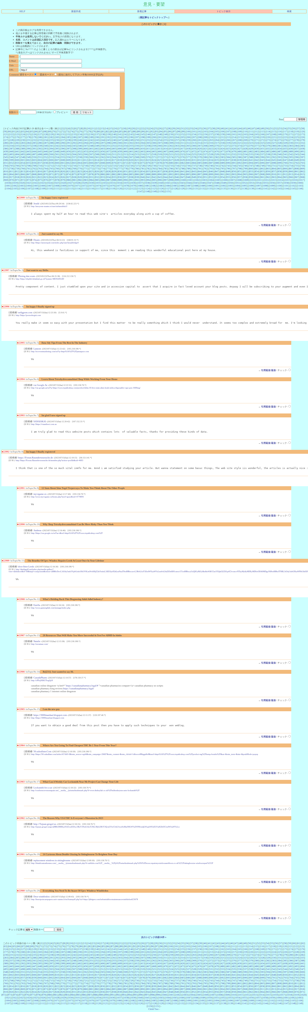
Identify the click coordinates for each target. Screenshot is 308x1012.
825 (91, 171)
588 (251, 157)
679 (165, 163)
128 (46, 134)
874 (68, 174)
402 (97, 148)
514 (131, 154)
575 (177, 157)
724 (120, 165)
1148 (147, 191)
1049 (223, 183)
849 (228, 171)
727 (137, 165)
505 (80, 154)
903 (234, 174)
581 (211, 157)
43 (236, 128)
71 (58, 131)
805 (279, 168)
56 (293, 128)
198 (143, 137)
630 (188, 160)
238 (68, 140)
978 (57, 180)
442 (23, 151)
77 (85, 131)
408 (131, 148)
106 (222, 131)
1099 (272, 185)
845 (205, 171)
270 (251, 140)
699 (279, 163)
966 (291, 177)
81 (103, 131)
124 (23, 134)
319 (228, 143)
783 (154, 168)
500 (51, 154)
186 (74, 137)
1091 (216, 185)
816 (40, 171)
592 (274, 157)
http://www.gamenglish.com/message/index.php (50, 608)
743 (228, 165)
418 (188, 148)
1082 (154, 185)
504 (74, 154)
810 (6, 171)
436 (291, 148)
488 (285, 151)
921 (34, 177)
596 (297, 157)
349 (97, 145)
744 (234, 165)
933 (103, 177)
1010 (252, 180)
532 (234, 154)
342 (57, 145)
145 (143, 134)
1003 (204, 180)
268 (240, 140)
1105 (14, 188)
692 (240, 163)
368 (205, 145)
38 (213, 128)
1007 (232, 180)
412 (154, 148)
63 (23, 131)
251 (143, 140)
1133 (209, 188)
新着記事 (142, 11)
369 (211, 145)
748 (257, 165)
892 (171, 174)
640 (245, 160)
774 (103, 168)
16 (115, 128)
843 (194, 171)
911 (279, 174)
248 (125, 140)
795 (222, 168)
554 (57, 157)
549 (28, 157)
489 (291, 151)
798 (240, 168)
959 (251, 177)
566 (125, 157)
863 (6, 174)
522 (177, 154)
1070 (70, 185)
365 (188, 145)
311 (182, 143)
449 (63, 151)
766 (57, 168)
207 (194, 137)
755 (297, 165)
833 (137, 171)
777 (120, 168)
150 (171, 134)
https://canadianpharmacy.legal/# (82, 685)
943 (160, 177)
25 (155, 128)
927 (68, 177)
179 (34, 137)
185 (68, 137)
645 (274, 160)
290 (63, 143)
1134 (216, 188)
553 (51, 157)
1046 (202, 183)
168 (274, 134)
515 (137, 154)
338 (34, 145)
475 (211, 151)
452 (80, 151)
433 (274, 148)
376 (251, 145)
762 (34, 168)
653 (17, 163)
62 (18, 131)
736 (188, 165)
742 (222, 165)
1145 (293, 188)
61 (14, 131)
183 (57, 137)
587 (245, 157)
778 (125, 168)
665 (86, 163)
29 (173, 128)
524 (188, 154)
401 (91, 148)
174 (6, 137)
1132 (202, 188)
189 (91, 137)
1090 (209, 185)
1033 (112, 183)
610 (74, 160)
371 (222, 145)
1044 (188, 183)
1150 (160, 191)
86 (125, 131)
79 (94, 131)
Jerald (36, 203)
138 (103, 134)
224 (291, 137)
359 (154, 145)
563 (108, 157)
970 (12, 180)
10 (89, 128)
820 (63, 171)
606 (51, 160)
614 (97, 160)
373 (234, 145)
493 (11, 154)
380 (274, 145)
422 (211, 148)
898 (205, 174)
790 (194, 168)
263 (211, 140)
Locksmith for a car (43, 787)
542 (291, 154)
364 (182, 145)
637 (228, 160)
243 (97, 140)
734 (177, 165)
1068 (56, 185)
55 (289, 128)
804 (274, 168)
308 (165, 143)
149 (165, 134)
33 (191, 128)
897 (200, 174)
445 (40, 151)
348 (91, 145)
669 (108, 163)
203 (171, 137)
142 (125, 134)
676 (148, 163)
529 (217, 154)
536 (257, 154)
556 (68, 157)
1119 (112, 188)
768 (68, 168)
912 (285, 174)
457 (108, 151)
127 (40, 134)
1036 (133, 183)
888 (148, 174)
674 (137, 163)
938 (131, 177)
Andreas (37, 530)
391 (34, 148)
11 (93, 128)
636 (222, 160)
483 (257, 151)
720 (97, 165)
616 (108, 160)
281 (11, 143)
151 (177, 134)
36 (204, 128)
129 (51, 134)
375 (245, 145)
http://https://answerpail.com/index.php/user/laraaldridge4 (55, 243)
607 (57, 160)
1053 (251, 183)
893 (177, 174)
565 (120, 157)
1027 (70, 183)
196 (131, 137)
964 (279, 177)
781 (143, 168)
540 (279, 154)
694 (251, 163)
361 (165, 145)
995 (154, 180)
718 (86, 165)
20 (133, 128)
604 (40, 160)
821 (68, 171)
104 (211, 131)
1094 (237, 185)
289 (57, 143)
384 (297, 145)
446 (46, 151)
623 (148, 160)
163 (245, 134)
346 (80, 145)
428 (245, 148)
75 (76, 131)
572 (160, 157)
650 (302, 160)
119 (297, 131)
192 (108, 137)
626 (165, 160)
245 (108, 140)
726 (131, 165)
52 (276, 128)
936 (120, 177)
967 (297, 177)
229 (17, 140)
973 (29, 180)
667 (97, 163)
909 (268, 174)
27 (164, 128)
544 (302, 154)
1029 (84, 183)
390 (28, 148)
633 (205, 160)
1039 (154, 183)
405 (114, 148)
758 (11, 168)
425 (228, 148)
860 (291, 171)
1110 (49, 188)
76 (80, 131)
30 (178, 128)
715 (68, 165)
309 (171, 143)
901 (222, 174)
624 (154, 160)
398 (74, 148)
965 (285, 177)
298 (108, 143)
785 (165, 168)
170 (285, 134)
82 (107, 131)
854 (257, 171)
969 (6, 180)
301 (125, 143)
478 (228, 151)
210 (211, 137)
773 (97, 168)
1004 (211, 180)
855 (262, 171)
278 (297, 140)
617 (114, 160)
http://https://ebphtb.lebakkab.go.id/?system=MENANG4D (40, 279)
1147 (140, 191)
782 (148, 168)
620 (131, 160)
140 (114, 134)
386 (6, 148)
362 (171, 145)
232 (34, 140)
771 (86, 168)
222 (279, 137)
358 (148, 145)
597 (302, 157)
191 (103, 137)
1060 (299, 183)
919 (23, 177)
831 (125, 171)
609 (68, 160)
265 (222, 140)
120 (302, 131)
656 (34, 163)
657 (40, 163)
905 (245, 174)
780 (137, 168)
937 (125, 177)
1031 (98, 183)
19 (129, 128)
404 (108, 148)
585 (234, 157)
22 (142, 128)
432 (268, 148)
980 (69, 180)
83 (112, 131)
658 (46, 163)
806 (285, 168)
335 (17, 145)
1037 (140, 183)
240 (80, 140)
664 (80, 163)
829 (114, 171)
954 (222, 177)
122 (11, 134)
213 (228, 137)
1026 (63, 183)
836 (154, 171)
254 (160, 140)
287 (46, 143)
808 (297, 168)
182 (51, 137)
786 (171, 168)
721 (103, 165)
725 (125, 165)
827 (103, 171)
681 (177, 163)
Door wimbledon (42, 896)
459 (120, 151)
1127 (167, 188)
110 (245, 131)
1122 (133, 188)
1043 (181, 183)
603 (34, 160)
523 (182, 154)
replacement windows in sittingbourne (52, 860)
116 (279, 131)
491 (302, 151)
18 (124, 128)
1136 (230, 188)
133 (74, 134)
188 (86, 137)
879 (97, 174)
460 (125, 151)
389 (23, 148)
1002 (197, 180)
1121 (126, 188)
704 (6, 165)
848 (222, 171)
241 (86, 140)
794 (217, 168)
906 (251, 174)
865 (17, 174)
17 (120, 128)
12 (97, 128)
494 (17, 154)
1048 (216, 183)
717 (80, 165)
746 (245, 165)
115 (274, 131)
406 (120, 148)
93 (156, 131)
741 (217, 165)
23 (146, 128)
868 (34, 174)
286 (40, 143)
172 (297, 134)
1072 (84, 185)
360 (160, 145)
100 (188, 131)
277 (291, 140)
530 (222, 154)
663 (74, 163)
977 (51, 180)
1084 (167, 185)
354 (125, 145)
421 (205, 148)
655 (28, 163)
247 (120, 140)
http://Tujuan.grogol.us (45, 824)
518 (154, 154)
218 (257, 137)
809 (302, 168)
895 (188, 174)
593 (279, 157)
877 (86, 174)
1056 (272, 183)
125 (28, 134)
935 (114, 177)
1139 (251, 188)
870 (46, 174)
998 (171, 180)
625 (160, 160)
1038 (147, 183)
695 (257, 163)
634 (211, 160)
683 (188, 163)
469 (177, 151)
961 (262, 177)
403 (103, 148)
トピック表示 (223, 11)
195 (125, 137)
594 (285, 157)
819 (57, 171)
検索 (289, 11)
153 (188, 134)
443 (28, 151)
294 (86, 143)
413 (160, 148)
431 (262, 148)
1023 (42, 183)
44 (240, 128)
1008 (239, 180)
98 (179, 131)
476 (217, 151)
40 (222, 128)
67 (40, 131)
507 (91, 154)
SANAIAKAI (40, 421)
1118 (105, 188)
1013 (273, 180)
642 (257, 160)
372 (228, 145)
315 (205, 143)
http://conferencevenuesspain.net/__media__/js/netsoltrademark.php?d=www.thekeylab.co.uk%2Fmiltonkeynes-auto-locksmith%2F (85, 790)
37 (209, 128)
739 (205, 165)
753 (285, 165)
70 (54, 131)
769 (74, 168)
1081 (147, 185)
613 (91, 160)
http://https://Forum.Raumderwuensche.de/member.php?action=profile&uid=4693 (49, 460)
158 (217, 134)
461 (131, 151)
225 (297, 137)
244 (103, 140)
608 (63, 160)
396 (63, 148)
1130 (188, 188)
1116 (91, 188)
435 (285, 148)
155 (200, 134)
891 (165, 174)
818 (51, 171)
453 (86, 151)
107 (228, 131)
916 (6, 177)
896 (194, 174)
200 (154, 137)
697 (268, 163)
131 (63, 134)
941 (148, 177)
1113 (70, 188)
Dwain (37, 240)
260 (194, 140)
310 (177, 143)
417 (182, 148)
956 (234, 177)
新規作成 (76, 11)
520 (165, 154)
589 (257, 157)
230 (23, 140)
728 (143, 165)
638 (234, 160)
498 (40, 154)
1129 (181, 188)
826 (97, 171)
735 (182, 165)
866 (23, 174)
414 (165, 148)
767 (63, 168)
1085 (174, 185)
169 (279, 134)
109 (240, 131)
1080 (140, 185)
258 (182, 140)
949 (194, 177)
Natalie (37, 641)
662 (68, 163)
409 (137, 148)
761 (28, 168)
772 (91, 168)
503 (68, 154)
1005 (218, 180)
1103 (299, 185)
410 (143, 148)
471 (188, 151)
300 (120, 143)
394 (51, 148)
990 (126, 180)
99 (183, 131)
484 (262, 151)
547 (17, 157)
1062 (14, 185)
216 (245, 137)
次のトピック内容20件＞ (154, 937)
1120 (119, 188)
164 (251, 134)
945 (171, 177)
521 (171, 154)
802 (262, 168)
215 (240, 137)
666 (91, 163)
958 (245, 177)
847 (217, 171)
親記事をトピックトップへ (154, 17)
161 (234, 134)
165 (257, 134)
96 (170, 131)
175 (11, 137)
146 (148, 134)
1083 (160, 185)
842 (188, 171)
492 (6, 154)
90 (143, 131)
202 (165, 137)
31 (182, 128)
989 (120, 180)
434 (279, 148)
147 (154, 134)
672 (125, 163)
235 (51, 140)
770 (80, 168)
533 (240, 154)
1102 (293, 185)
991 (131, 180)
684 (194, 163)
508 (97, 154)
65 (31, 131)
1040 (160, 183)
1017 (301, 180)
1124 (147, 188)
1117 (98, 188)
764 (46, 168)
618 (120, 160)
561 (97, 157)
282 (17, 143)
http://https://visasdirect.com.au (44, 424)
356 (137, 145)
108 (234, 131)
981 (74, 180)
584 (228, 157)
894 (182, 174)
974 (34, 180)
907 (257, 174)
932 (97, 177)
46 (249, 128)
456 (103, 151)
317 (217, 143)
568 (137, 157)
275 (279, 140)
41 (227, 128)
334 (11, 145)
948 (188, 177)
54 (285, 128)
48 (258, 128)
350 (103, 145)
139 (108, 134)
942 (154, 177)
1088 (195, 185)
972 (23, 180)
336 (23, 145)
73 (67, 131)
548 (23, 157)
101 (194, 131)
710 (40, 165)
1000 (183, 180)
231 (28, 140)
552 (46, 157)
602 (28, 160)
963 (274, 177)
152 (182, 134)
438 (302, 148)
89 (138, 131)
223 (285, 137)
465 (154, 151)
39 (218, 128)
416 (177, 148)
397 (68, 148)
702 (297, 163)
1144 (286, 188)
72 (63, 131)
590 (262, 157)
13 (102, 128)
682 (182, 163)
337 (28, 145)
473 (200, 151)
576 (182, 157)
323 (251, 143)
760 (23, 168)
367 (200, 145)
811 (11, 171)
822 (74, 171)
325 (262, 143)
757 (6, 168)
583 (222, 157)
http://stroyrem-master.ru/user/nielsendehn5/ (49, 206)
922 (40, 177)
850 (234, 171)
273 (268, 140)
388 (17, 148)
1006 (225, 180)
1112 (63, 188)
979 (63, 180)
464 (148, 151)
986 (103, 180)
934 (108, 177)
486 (274, 151)
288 (51, 143)
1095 (244, 185)
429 (251, 148)
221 (274, 137)
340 (46, 145)
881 (108, 174)
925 (57, 177)
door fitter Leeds (26, 566)
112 (257, 131)
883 (120, 174)
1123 (140, 188)
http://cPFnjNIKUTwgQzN (42, 680)
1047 (209, 183)
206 (188, 137)
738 (200, 165)
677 (154, 163)
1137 (237, 188)
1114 (77, 188)
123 (17, 134)
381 (279, 145)
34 (195, 128)
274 (274, 140)
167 (268, 134)
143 (131, 134)
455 (97, 151)
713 (57, 165)
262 (205, 140)
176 (17, 137)
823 (80, 171)
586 (240, 157)
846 (211, 171)
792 (205, 168)
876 (80, 174)
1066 (42, 185)
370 (217, 145)
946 (177, 177)
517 (148, 154)
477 (222, 151)
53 (280, 128)
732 (165, 165)
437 (297, 148)
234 (46, 140)
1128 (174, 188)
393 (46, 148)
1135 (223, 188)
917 (11, 177)
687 (211, 163)
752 (279, 165)
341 (51, 145)
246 (114, 140)
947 (182, 177)
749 (262, 165)
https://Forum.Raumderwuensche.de (35, 457)
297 (103, 143)
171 (291, 134)
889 (154, 174)
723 (114, 165)
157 (211, 134)
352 (114, 145)
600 (17, 160)
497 (34, 154)
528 (211, 154)
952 (211, 177)
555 (63, 157)
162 (240, 134)
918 (17, 177)
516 (143, 154)
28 (169, 128)
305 (148, 143)
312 (188, 143)
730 (154, 165)
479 (234, 151)
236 (57, 140)
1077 (119, 185)
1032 (105, 183)
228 (11, 140)
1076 (112, 185)
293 (80, 143)
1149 (154, 191)
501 (57, 154)
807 (291, 168)
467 (165, 151)
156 (205, 134)
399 (80, 148)
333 (6, 145)
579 (200, 157)
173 (302, 134)
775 (108, 168)
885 (131, 174)
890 (160, 174)
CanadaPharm (40, 677)
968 (302, 177)
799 (245, 168)
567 (131, 157)
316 (211, 143)
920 (28, 177)
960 (257, 177)
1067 (49, 185)
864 (11, 174)
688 (217, 163)
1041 (167, 183)
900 (217, 174)
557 (74, 157)
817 (46, 171)
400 (86, 148)
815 (34, 171)
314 (200, 143)
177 (23, 137)
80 (98, 131)
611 (80, 160)
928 (74, 177)
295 (91, 143)
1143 (279, 188)
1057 (279, 183)
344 (68, 145)
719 (91, 165)
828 (108, 171)
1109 (42, 188)
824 (86, 171)
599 (11, 160)
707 (23, 165)
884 (125, 174)
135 (86, 134)
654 (23, 163)
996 (160, 180)
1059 (293, 183)
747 (251, 165)
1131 (195, 188)
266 (228, 140)
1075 (105, 185)
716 (74, 165)
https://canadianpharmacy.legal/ (78, 688)
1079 (133, 185)
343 (63, 145)
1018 (8, 183)
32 (187, 128)
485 (268, 151)
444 (34, 151)
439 (6, 151)
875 (74, 174)
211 (217, 137)
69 (49, 131)
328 (279, 143)
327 (274, 143)
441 (17, 151)
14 (106, 128)
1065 (35, 185)
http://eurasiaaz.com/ (39, 644)
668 (103, 163)
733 (171, 165)
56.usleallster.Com (42, 751)
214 (234, 137)
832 (131, 171)
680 (171, 163)
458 (114, 151)
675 (143, 163)
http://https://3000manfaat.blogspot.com (47, 718)
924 (51, 177)
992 (137, 180)
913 (291, 174)
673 (131, 163)
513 (125, 154)
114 (268, 131)
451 (74, 151)
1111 (56, 188)
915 (302, 174)
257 (177, 140)
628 (177, 160)
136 (91, 134)
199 (148, 137)
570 (148, 157)
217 (251, 137)
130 (57, 134)
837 (160, 171)
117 (285, 131)
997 (166, 180)
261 (200, 140)
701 (291, 163)
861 (297, 171)
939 (137, 177)
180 (40, 137)
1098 (265, 185)
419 (194, 148)
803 (268, 168)
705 (11, 165)
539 (274, 154)
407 (125, 148)
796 (228, 168)
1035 (126, 183)
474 (205, 151)
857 (274, 171)
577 (188, 157)
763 (40, 168)
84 (116, 131)
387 (11, 148)
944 (165, 177)
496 (28, 154)
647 (285, 160)
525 (194, 154)
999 (177, 180)
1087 (188, 185)
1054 (258, 183)
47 (253, 128)
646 (279, 160)
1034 (119, 183)
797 (234, 168)
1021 (28, 183)
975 (40, 180)
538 (268, 154)
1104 (8, 188)
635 (217, 160)
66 (36, 131)
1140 (258, 188)
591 (268, 157)
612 (86, 160)
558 (80, 157)
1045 (195, 183)
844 (200, 171)
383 (291, 145)
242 (91, 140)
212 (222, 137)
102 (200, 131)
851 (240, 171)
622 (143, 160)
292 (74, 143)
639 (240, 160)
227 (6, 140)
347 (86, 145)
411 (148, 148)
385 (302, 145)
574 (171, 157)
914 (297, 174)
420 (200, 148)
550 (34, 157)
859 (285, 171)
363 (177, 145)
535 (251, 154)
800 (251, 168)
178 (28, 137)
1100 (279, 185)
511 (114, 154)
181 (46, 137)
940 (143, 177)
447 (51, 151)
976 (46, 180)
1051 (237, 183)
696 (262, 163)
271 (257, 140)
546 (11, 157)
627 (171, 160)
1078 (126, 185)
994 (148, 180)
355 (131, 145)
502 (63, 154)
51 (271, 128)
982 (80, 180)
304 (143, 143)
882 (114, 174)
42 (231, 128)
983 (86, 180)
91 (147, 131)
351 (108, 145)
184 (63, 137)
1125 (154, 188)
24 (151, 128)
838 (165, 171)
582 (217, 157)
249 (131, 140)
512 (120, 154)
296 (97, 143)
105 (217, 131)
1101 (286, 185)
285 (34, 143)
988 (114, 180)
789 (188, 168)
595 (291, 157)
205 (182, 137)
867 (28, 174)
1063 (21, 185)
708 (28, 165)
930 (86, 177)
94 (161, 131)
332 (302, 143)
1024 (49, 183)
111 (251, 131)
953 (217, 177)
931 (91, 177)
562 (103, 157)
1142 (272, 188)
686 (205, 163)
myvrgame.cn (40, 494)
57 (298, 128)
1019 (14, 183)
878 (91, 174)
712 (51, 165)
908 (262, 174)
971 (17, 180)
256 (171, 140)
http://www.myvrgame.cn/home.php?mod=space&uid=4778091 (57, 497)
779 (131, 168)
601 (23, 160)
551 (40, 157)
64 (27, 131)
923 (46, 177)
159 (222, 134)
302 (131, 143)
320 (234, 143)
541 (285, 154)
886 (137, 174)
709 (34, 165)
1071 (77, 185)
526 (200, 154)
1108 (35, 188)
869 (40, 174)
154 (194, 134)
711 (46, 165)
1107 (28, 188)
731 (160, 165)
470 (182, 151)
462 (137, 151)
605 (46, 160)
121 (6, 134)
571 (154, 157)
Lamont (37, 348)
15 (111, 128)
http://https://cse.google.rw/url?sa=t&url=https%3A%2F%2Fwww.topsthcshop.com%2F (67, 533)
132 (68, 134)
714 (63, 165)
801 (257, 168)
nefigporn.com (25, 312)
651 (6, 163)
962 (268, 177)
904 (240, 174)
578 (194, 157)
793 (211, 168)
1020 (21, 183)
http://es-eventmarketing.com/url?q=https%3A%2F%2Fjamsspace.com (60, 351)
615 (103, 160)
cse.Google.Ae (40, 385)
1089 (202, 185)
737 (194, 165)
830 (120, 171)
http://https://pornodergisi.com (28, 315)
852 (245, 171)
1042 (174, 183)
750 (268, 165)
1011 (259, 180)
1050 (230, 183)
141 (120, 134)
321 (240, 143)
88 (134, 131)
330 (291, 143)
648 (291, 160)
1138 (244, 188)
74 (72, 131)
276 (285, 140)
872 (57, 174)
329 (285, 143)
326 (268, 143)
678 (160, 163)
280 (6, 143)
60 (9, 131)
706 (17, 165)
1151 (167, 191)
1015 (287, 180)
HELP (22, 11)
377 (257, 145)
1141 (265, 188)
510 (108, 154)
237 (63, 140)
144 (137, 134)
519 (160, 154)
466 (160, 151)
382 (285, 145)
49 (262, 128)
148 (160, 134)
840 (177, 171)
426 (234, 148)
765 (51, 168)
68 (45, 131)
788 (182, 168)
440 (11, 151)
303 (137, 143)
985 (97, 180)
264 (217, 140)
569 (143, 157)
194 (120, 137)
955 (228, 177)
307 (160, 143)
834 (143, 171)
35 (200, 128)
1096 (251, 185)
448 (57, 151)
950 (200, 177)
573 (165, 157)
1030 (91, 183)
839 (171, 171)
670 (114, 163)
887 (143, 174)
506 (86, 154)
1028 (77, 183)
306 (154, 143)
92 (152, 131)
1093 (230, 185)
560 (91, 157)
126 (34, 134)
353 (120, 145)
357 (143, 145)
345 (74, 145)
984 (91, 180)
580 (205, 157)
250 (137, 140)
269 (245, 140)
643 (262, 160)
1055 (265, 183)
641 (251, 160)
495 (23, 154)
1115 (84, 188)
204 (177, 137)
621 (137, 160)
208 (200, 137)
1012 (266, 180)
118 (291, 131)
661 (63, 163)
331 (297, 143)
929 (80, 177)
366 (194, 145)
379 (268, 145)
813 (23, 171)
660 (57, 163)
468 (171, 151)
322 (245, 143)
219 (262, 137)
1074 (98, 185)
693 (245, 163)
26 (160, 128)
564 (114, 157)
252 (148, 140)
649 (297, 160)
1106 (21, 188)
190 (97, 137)
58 (302, 128)
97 (174, 131)
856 (268, 171)
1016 (294, 180)
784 (160, 168)
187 (80, 137)
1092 (223, 185)
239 (74, 140)
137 (97, 134)
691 (234, 163)
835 (148, 171)
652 (11, 163)
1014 (280, 180)
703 (302, 163)
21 (138, 128)
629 (182, 160)
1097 (258, 185)
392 (40, 148)
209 (205, 137)
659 (51, 163)
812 (17, 171)
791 (200, 168)
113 (262, 131)
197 (137, 137)
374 (240, 145)
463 (143, 151)
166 (262, 134)
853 (251, 171)
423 (217, 148)
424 (222, 148)
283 (23, 143)
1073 (91, 185)
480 (240, 151)
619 (125, 160)
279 (302, 140)
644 (268, 160)
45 (244, 128)
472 (194, 151)
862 (302, 171)
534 (245, 154)
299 (114, 143)
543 (297, 154)
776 (114, 168)
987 (109, 180)
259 (188, 140)
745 (240, 165)
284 (28, 143)
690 (228, 163)
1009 (245, 180)
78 (89, 131)
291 (68, 143)
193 (114, 137)
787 (177, 168)
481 (245, 151)
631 (194, 160)
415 (171, 148)
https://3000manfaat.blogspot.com (50, 715)
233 (40, 140)
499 (46, 154)
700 (285, 163)
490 (297, 151)
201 (160, 137)
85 (121, 131)
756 (302, 165)
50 (267, 128)
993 (143, 180)
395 (57, 148)
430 (257, 148)
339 (40, 145)
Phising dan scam (26, 276)
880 (103, 174)
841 (182, 171)
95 (165, 131)
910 (274, 174)
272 (262, 140)
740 (211, 165)
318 (222, 143)
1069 (63, 185)
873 (63, 174)
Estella (37, 605)
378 (262, 145)
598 (6, 160)
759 (17, 168)
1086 (181, 185)
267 (234, 140)
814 (28, 171)
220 (268, 137)
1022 (35, 183)
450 (68, 151)
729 (148, 165)
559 (86, 157)
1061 (8, 185)
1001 (190, 180)
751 (274, 165)
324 (257, 143)
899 (211, 174)
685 (200, 163)
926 (63, 177)
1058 (286, 183)
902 (228, 174)
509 (103, 154)
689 (222, 163)
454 (91, 151)
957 (240, 177)
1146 (299, 188)
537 (262, 154)
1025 (56, 183)
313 (194, 143)
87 (130, 131)
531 (228, 154)
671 (120, 163)
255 (165, 140)
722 (108, 165)
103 (205, 131)
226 (302, 137)
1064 (28, 185)
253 (154, 140)
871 (51, 174)
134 (80, 134)
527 (205, 154)
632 (200, 160)
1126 (160, 188)
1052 (244, 183)
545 (6, 157)
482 (251, 151)
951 (205, 177)
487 (279, 151)
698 (274, 163)
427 (240, 148)
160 (228, 134)
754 (291, 165)
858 (279, 171)
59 (5, 131)
